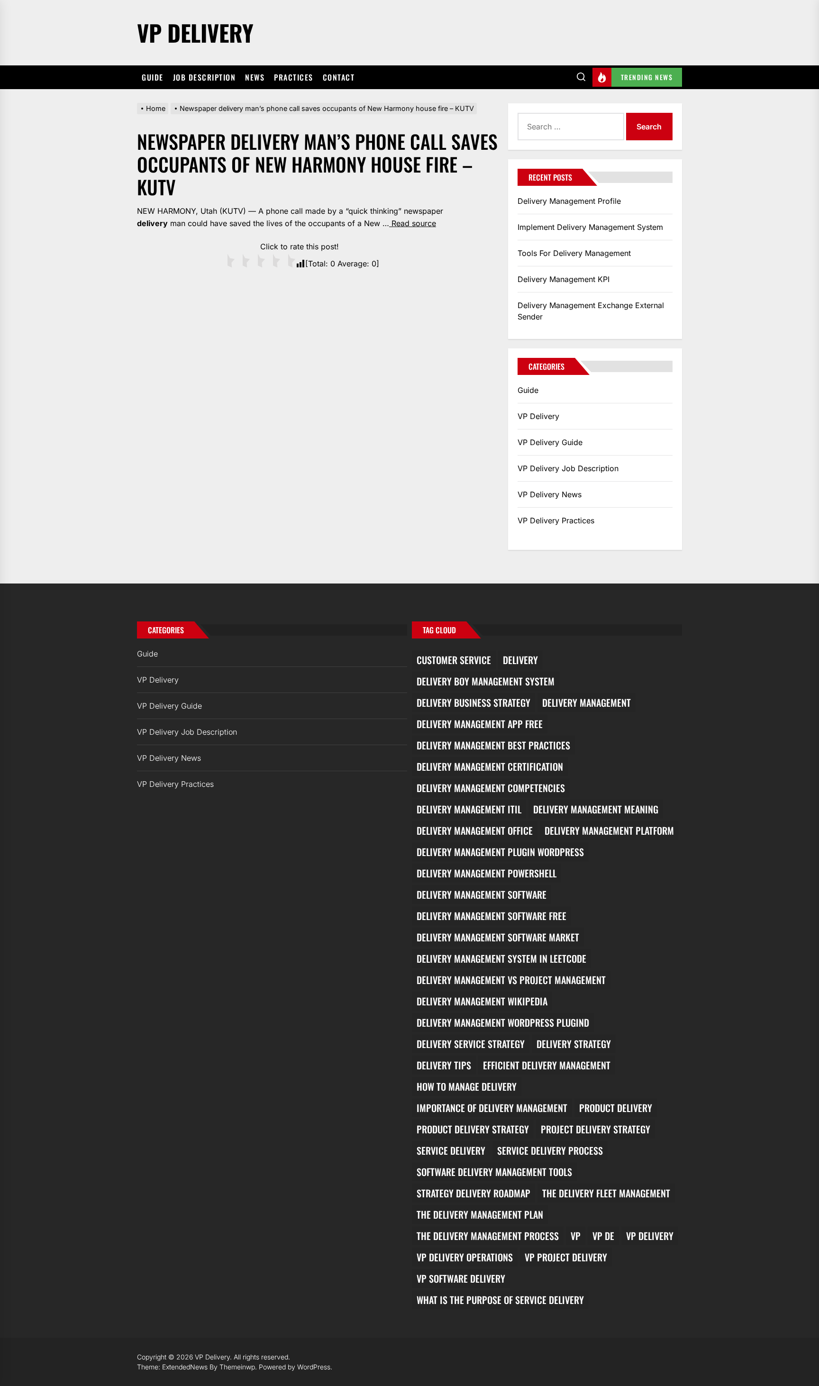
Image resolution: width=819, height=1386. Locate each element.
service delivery (451, 1150)
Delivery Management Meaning (595, 809)
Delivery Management (586, 702)
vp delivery (649, 1236)
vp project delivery (566, 1257)
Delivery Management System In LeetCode (501, 958)
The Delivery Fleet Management (606, 1193)
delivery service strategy (471, 1044)
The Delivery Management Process (488, 1236)
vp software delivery (461, 1278)
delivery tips (444, 1065)
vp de (603, 1236)
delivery (520, 660)
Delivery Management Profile (569, 201)
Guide (153, 77)
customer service (454, 660)
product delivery (615, 1108)
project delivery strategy (595, 1129)
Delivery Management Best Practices (493, 745)
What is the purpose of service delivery (500, 1300)
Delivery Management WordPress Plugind (503, 1022)
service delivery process (550, 1150)
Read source (412, 223)
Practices (293, 77)
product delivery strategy (473, 1129)
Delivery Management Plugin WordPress (500, 852)
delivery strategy (574, 1044)
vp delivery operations (465, 1257)
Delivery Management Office (475, 830)
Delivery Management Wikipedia (482, 1001)
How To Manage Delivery (467, 1086)
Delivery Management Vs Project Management (511, 980)
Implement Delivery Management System (590, 227)
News (254, 77)
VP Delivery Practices (556, 520)
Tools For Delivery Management (574, 253)
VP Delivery (195, 32)
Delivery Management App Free (480, 724)
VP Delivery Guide (550, 442)
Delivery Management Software (481, 894)
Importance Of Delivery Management (492, 1108)
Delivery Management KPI (564, 279)
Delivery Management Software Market (498, 937)
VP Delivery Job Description (568, 468)
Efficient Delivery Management (546, 1065)
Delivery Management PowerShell (486, 873)
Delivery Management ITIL (469, 809)
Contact (339, 77)
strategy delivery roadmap (473, 1193)
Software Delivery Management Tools (494, 1172)
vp (576, 1236)
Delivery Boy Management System (486, 681)
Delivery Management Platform (609, 830)
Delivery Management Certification (490, 766)
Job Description (204, 77)
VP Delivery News (550, 494)
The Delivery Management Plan (480, 1214)
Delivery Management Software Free (491, 916)
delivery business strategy (473, 702)
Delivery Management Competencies (491, 788)
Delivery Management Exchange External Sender (591, 311)
